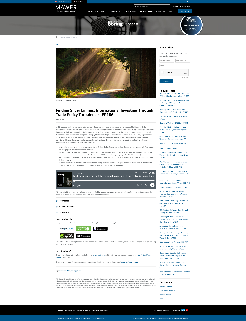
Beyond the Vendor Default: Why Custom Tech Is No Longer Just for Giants (173, 265)
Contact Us (158, 310)
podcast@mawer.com (129, 262)
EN (187, 1)
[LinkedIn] (182, 310)
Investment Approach (168, 290)
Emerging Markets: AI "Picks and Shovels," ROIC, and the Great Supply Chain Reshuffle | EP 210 (174, 219)
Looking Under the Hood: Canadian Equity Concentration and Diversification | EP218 (173, 145)
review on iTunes (98, 255)
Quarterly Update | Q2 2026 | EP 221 (174, 123)
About (60, 310)
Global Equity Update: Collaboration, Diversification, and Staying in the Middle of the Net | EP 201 (173, 255)
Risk (161, 299)
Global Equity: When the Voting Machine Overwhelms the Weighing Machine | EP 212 (173, 194)
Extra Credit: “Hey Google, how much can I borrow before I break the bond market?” (174, 203)
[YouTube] (187, 310)
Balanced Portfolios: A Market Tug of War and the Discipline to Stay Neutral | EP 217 (175, 155)
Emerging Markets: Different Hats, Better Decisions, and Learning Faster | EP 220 (174, 129)
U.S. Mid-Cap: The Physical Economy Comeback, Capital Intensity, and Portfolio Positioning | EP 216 (174, 164)
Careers (175, 6)
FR (190, 1)
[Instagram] (184, 310)
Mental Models (165, 295)
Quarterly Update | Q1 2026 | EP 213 (174, 187)
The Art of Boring (146, 11)
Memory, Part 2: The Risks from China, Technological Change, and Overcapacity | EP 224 (174, 102)
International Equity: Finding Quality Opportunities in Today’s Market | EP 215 (174, 173)
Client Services (130, 11)
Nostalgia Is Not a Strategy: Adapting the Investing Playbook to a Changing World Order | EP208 (174, 235)
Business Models (166, 286)
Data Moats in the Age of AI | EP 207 (174, 242)
